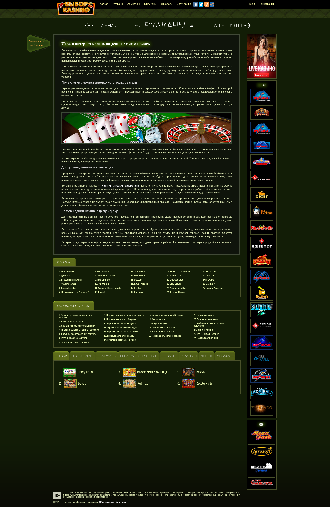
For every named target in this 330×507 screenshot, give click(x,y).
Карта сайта (121, 502)
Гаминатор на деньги (72, 321)
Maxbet (101, 292)
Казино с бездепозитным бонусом (78, 334)
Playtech (189, 356)
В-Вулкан (210, 280)
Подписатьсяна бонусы (36, 43)
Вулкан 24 (211, 271)
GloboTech (147, 356)
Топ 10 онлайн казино (208, 334)
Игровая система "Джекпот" (75, 292)
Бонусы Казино (159, 323)
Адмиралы (133, 3)
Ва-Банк (138, 292)
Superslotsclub (68, 288)
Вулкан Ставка (177, 292)
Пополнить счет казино (164, 327)
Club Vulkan (140, 271)
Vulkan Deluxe (68, 271)
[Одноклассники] (206, 4)
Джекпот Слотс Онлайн (110, 288)
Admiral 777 (175, 275)
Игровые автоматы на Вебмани (167, 315)
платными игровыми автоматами (120, 185)
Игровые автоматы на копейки (122, 331)
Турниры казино (205, 315)
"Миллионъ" (104, 284)
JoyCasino (211, 275)
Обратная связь (107, 502)
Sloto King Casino (106, 275)
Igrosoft (169, 356)
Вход (252, 3)
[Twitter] (201, 4)
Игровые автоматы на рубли (121, 323)
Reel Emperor (103, 280)
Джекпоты (166, 3)
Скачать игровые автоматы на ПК (78, 325)
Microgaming (82, 356)
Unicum (61, 356)
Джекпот (65, 275)
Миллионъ (139, 275)
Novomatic (106, 356)
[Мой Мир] (212, 4)
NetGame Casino (105, 271)
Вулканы (118, 3)
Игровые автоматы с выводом (122, 327)
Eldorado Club (177, 280)
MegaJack (225, 356)
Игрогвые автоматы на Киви (121, 340)
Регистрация (267, 3)
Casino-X (210, 284)
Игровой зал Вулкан (71, 280)
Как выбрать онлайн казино (166, 336)
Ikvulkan (138, 288)
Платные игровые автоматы (75, 342)
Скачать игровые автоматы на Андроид (75, 316)
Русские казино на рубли (74, 338)
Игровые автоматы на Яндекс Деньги (125, 315)
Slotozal (138, 280)
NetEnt (207, 356)
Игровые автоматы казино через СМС (80, 329)
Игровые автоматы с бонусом (121, 319)
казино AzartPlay (214, 288)
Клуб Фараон (141, 284)
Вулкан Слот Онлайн (180, 271)
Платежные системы (207, 319)
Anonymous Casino (179, 288)
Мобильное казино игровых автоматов (209, 324)
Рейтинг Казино (205, 329)
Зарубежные (184, 3)
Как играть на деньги (163, 331)
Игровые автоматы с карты (121, 336)
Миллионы (150, 3)
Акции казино (159, 319)
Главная (103, 3)
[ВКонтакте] (195, 4)
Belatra (127, 356)
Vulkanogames (68, 284)
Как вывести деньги (207, 338)
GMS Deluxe (175, 284)
